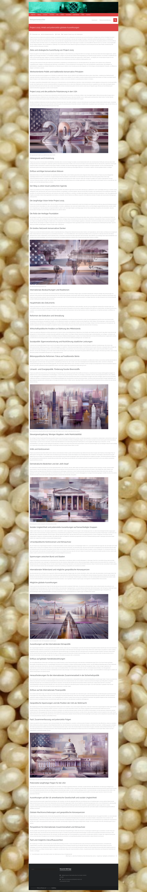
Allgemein (33, 14)
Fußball (62, 14)
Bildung (39, 14)
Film (57, 14)
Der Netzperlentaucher (48, 34)
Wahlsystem (80, 34)
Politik (82, 14)
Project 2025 (71, 34)
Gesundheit (68, 14)
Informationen (76, 14)
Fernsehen (52, 14)
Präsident (65, 34)
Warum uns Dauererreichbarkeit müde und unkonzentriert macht (71, 880)
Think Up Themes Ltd (41, 888)
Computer (45, 14)
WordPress (53, 888)
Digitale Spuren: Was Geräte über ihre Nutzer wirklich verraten (73, 876)
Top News (88, 14)
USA (75, 34)
